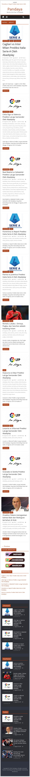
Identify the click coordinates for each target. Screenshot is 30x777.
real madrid (12, 136)
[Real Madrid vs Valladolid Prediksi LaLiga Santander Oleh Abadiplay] (7, 631)
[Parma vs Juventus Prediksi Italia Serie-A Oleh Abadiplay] (7, 662)
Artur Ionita (12, 64)
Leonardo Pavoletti (7, 70)
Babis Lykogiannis (19, 64)
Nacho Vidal (13, 388)
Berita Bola (5, 41)
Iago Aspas (13, 132)
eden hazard (9, 183)
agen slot (11, 60)
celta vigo (23, 123)
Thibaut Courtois (18, 193)
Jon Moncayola (20, 386)
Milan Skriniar (18, 72)
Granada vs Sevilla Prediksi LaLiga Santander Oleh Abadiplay (14, 474)
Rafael (16, 74)
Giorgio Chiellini (15, 283)
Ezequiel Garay (9, 127)
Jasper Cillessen (20, 132)
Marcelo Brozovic (10, 72)
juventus (7, 240)
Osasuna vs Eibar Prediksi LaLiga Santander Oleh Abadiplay (13, 375)
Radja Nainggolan (11, 74)
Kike (25, 386)
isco (20, 183)
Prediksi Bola (17, 41)
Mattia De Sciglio (18, 285)
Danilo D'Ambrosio (14, 66)
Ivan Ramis (14, 386)
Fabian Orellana (22, 384)
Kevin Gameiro (9, 134)
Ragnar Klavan (22, 74)
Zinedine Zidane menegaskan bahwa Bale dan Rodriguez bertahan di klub (15, 517)
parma (17, 287)
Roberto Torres (13, 392)
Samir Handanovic (21, 76)
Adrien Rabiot (11, 281)
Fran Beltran (16, 127)
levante (9, 437)
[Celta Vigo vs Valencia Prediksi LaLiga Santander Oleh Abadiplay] (7, 619)
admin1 (16, 58)
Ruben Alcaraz (10, 191)
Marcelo (9, 187)
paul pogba (8, 528)
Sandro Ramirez (17, 191)
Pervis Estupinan (16, 390)
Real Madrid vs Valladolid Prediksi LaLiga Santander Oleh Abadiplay (13, 174)
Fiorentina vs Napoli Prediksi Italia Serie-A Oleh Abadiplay (14, 232)
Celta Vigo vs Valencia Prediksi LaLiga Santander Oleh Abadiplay (13, 117)
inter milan (21, 66)
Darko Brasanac (22, 382)
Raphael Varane (20, 189)
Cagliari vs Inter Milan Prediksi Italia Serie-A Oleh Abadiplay (14, 49)
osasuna (21, 388)
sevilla (21, 481)
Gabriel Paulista (11, 130)
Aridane (16, 382)
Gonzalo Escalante (7, 386)
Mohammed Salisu (23, 187)
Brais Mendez (11, 123)
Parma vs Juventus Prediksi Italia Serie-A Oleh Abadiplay (14, 275)
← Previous (6, 546)
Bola (11, 41)
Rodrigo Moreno (19, 136)
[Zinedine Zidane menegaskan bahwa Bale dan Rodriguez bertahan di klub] (7, 727)
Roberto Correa (6, 392)
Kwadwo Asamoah (10, 68)
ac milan (10, 238)
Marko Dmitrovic (6, 388)
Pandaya (15, 9)
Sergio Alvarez (11, 394)
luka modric (18, 526)
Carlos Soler (17, 123)
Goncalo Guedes (6, 132)
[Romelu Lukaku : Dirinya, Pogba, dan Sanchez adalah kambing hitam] (7, 672)
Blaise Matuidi (24, 281)
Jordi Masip (5, 185)
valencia (17, 138)
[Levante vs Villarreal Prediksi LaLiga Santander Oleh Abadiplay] (7, 695)
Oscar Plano (13, 189)
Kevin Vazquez (16, 134)
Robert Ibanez (24, 390)
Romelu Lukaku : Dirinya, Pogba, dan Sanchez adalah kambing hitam (14, 326)
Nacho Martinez (6, 189)
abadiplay (6, 60)
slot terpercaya (12, 78)
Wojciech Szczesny (7, 289)
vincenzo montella (18, 240)
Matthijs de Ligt (11, 285)
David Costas (12, 125)
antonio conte (6, 64)
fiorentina (21, 238)
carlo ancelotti (15, 238)
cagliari (7, 66)
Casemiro (22, 181)
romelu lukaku (13, 76)
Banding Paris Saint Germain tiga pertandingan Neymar (19, 753)
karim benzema (11, 185)
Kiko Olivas (18, 185)
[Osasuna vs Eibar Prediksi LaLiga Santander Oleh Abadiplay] (7, 683)
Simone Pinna (6, 78)
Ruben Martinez (21, 392)
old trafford (18, 335)
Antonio (18, 181)
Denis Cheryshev (19, 125)
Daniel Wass (5, 125)
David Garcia (5, 384)
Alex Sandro (17, 281)
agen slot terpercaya (18, 60)
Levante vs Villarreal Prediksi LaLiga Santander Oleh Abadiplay (14, 431)
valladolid (8, 195)
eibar (10, 384)
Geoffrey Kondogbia (20, 130)
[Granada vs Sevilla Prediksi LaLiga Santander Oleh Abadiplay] (7, 715)
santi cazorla (14, 437)
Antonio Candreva (21, 62)
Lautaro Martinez (19, 68)
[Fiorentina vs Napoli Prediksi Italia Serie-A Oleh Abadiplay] (7, 643)
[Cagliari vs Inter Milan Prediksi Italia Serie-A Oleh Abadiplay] (7, 609)
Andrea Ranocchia (12, 62)
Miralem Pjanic (8, 287)
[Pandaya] (3, 17)
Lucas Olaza (23, 134)
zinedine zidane (14, 195)
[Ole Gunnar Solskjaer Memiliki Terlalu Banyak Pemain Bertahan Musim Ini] (7, 739)
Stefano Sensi (20, 78)
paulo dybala (23, 287)
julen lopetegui (15, 481)
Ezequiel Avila (15, 384)
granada (10, 481)
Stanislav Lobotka (10, 138)
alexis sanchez (11, 333)
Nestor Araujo (6, 136)
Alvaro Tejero (11, 382)
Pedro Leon (9, 390)
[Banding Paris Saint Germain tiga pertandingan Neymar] (7, 751)
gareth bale (15, 183)
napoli (11, 240)
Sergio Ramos (11, 193)
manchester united (11, 335)
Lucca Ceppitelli (15, 70)
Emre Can (9, 283)
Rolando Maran (6, 76)
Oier (18, 388)
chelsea (4, 183)
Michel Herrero (14, 187)
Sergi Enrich (5, 394)
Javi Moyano (24, 183)
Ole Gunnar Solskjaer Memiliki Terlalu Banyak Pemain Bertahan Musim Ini (19, 742)
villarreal (20, 437)
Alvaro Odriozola (12, 181)
